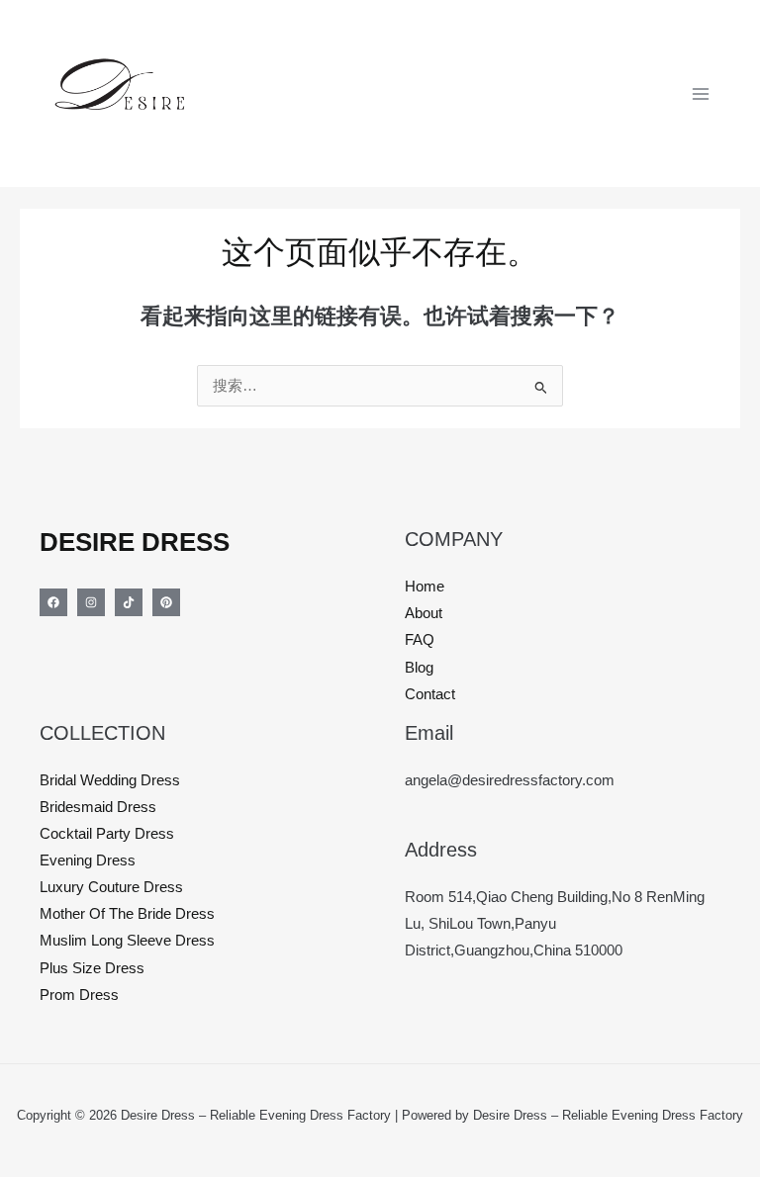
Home (424, 586)
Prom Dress (79, 995)
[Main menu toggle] (700, 93)
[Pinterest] (166, 602)
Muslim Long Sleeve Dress (127, 941)
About (423, 613)
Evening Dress (88, 860)
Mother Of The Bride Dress (127, 914)
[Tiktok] (128, 602)
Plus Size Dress (92, 968)
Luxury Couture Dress (111, 887)
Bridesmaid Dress (98, 807)
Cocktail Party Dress (107, 834)
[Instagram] (91, 602)
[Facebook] (53, 602)
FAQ (419, 640)
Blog (419, 668)
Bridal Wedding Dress (110, 780)
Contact (430, 694)
